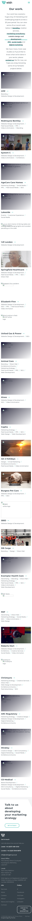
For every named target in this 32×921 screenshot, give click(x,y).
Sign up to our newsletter (24, 909)
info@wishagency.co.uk (9, 855)
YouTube (20, 895)
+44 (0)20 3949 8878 (14, 850)
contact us (10, 60)
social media (17, 42)
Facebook (20, 892)
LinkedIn (20, 902)
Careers (3, 895)
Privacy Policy (18, 916)
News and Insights (7, 902)
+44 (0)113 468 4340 (12, 846)
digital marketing (16, 45)
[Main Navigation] (29, 2)
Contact (4, 905)
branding (16, 28)
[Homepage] (7, 2)
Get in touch (12, 825)
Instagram (20, 898)
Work (3, 892)
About (3, 898)
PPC (9, 42)
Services (4, 889)
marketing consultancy (16, 34)
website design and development (16, 37)
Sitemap (27, 916)
